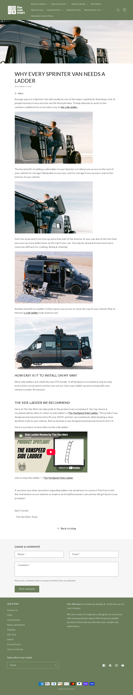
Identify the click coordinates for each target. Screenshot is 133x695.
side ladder (31, 312)
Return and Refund (16, 625)
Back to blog (68, 528)
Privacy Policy (14, 644)
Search (10, 639)
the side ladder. (69, 107)
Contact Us (12, 610)
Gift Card (11, 634)
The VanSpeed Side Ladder (83, 413)
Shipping (11, 629)
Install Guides (13, 620)
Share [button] (20, 93)
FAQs (9, 615)
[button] (39, 4)
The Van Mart (69, 689)
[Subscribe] (55, 665)
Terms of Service (15, 649)
